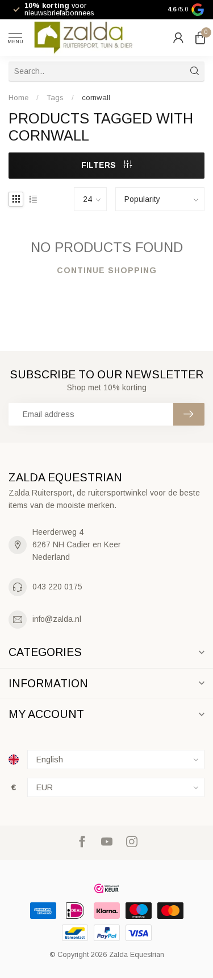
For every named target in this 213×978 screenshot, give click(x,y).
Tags (55, 97)
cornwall (96, 97)
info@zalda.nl (56, 619)
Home (18, 97)
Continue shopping (107, 270)
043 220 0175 (57, 586)
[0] (199, 37)
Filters (99, 165)
